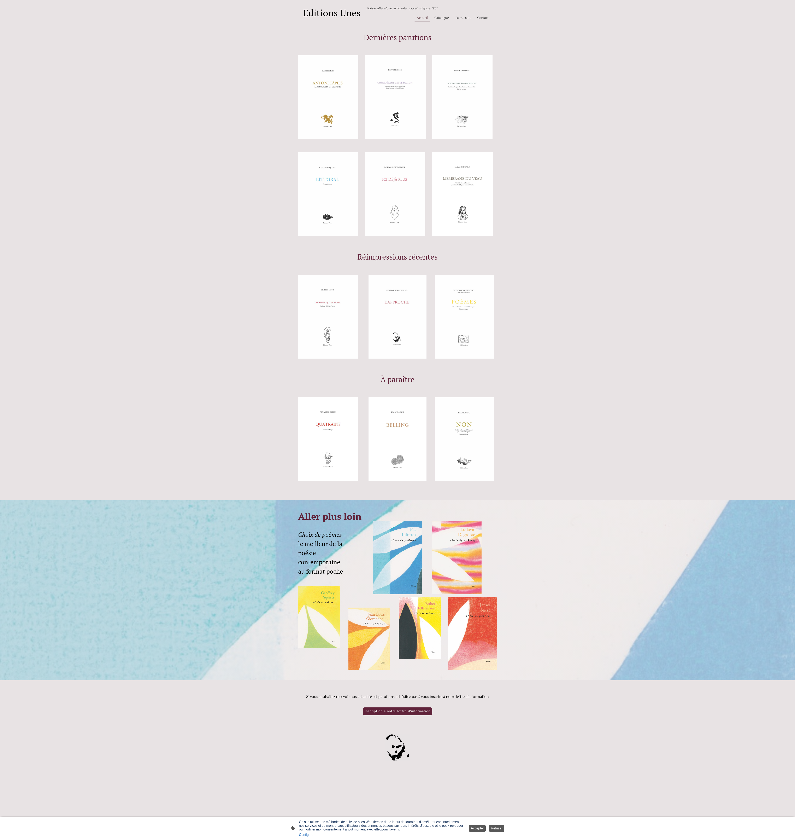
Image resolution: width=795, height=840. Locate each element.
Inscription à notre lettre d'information (397, 711)
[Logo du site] (333, 21)
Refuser (496, 828)
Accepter (477, 828)
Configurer (306, 834)
